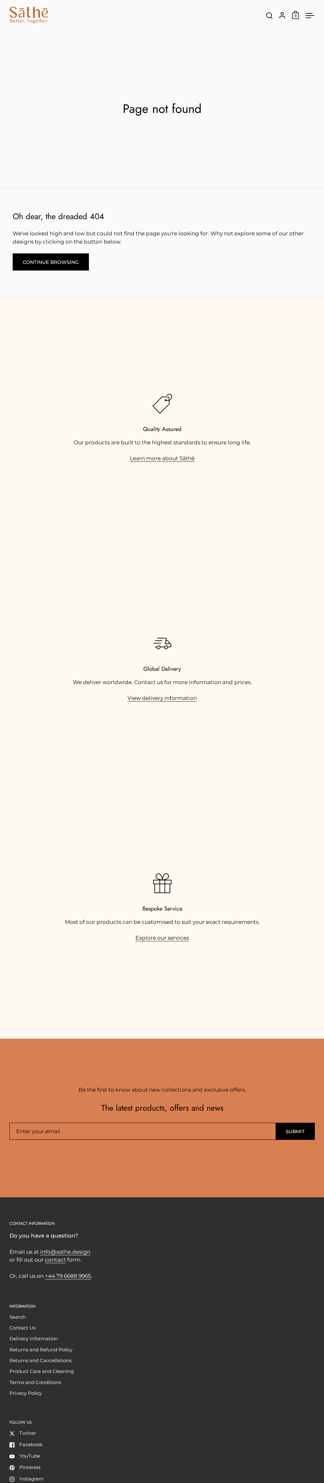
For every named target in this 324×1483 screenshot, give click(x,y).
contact (55, 1260)
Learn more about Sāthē (162, 458)
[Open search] (269, 15)
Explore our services (162, 938)
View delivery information (162, 698)
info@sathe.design (65, 1252)
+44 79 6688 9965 (68, 1276)
